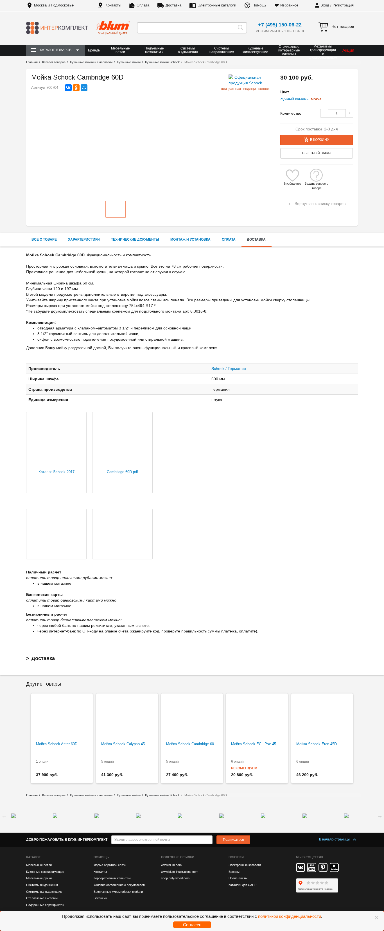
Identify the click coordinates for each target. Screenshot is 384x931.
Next (380, 816)
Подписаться (233, 840)
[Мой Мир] (84, 87)
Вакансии (100, 898)
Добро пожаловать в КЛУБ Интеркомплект (66, 840)
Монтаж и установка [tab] (190, 239)
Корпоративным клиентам (112, 878)
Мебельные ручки (39, 878)
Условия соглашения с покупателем (119, 885)
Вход (324, 5)
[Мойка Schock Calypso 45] (127, 717)
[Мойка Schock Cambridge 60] (192, 717)
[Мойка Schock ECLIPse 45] (257, 717)
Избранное (289, 5)
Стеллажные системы (42, 898)
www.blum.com (171, 865)
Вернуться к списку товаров (316, 203)
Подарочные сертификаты (45, 905)
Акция (348, 50)
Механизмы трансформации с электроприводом (323, 52)
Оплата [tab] (229, 239)
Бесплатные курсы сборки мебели (118, 891)
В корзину (319, 140)
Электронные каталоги (217, 5)
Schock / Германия (228, 368)
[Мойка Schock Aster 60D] (62, 717)
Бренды (94, 50)
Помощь (259, 5)
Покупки (236, 857)
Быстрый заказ (316, 153)
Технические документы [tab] (135, 239)
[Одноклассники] (76, 87)
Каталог (33, 857)
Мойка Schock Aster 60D (56, 744)
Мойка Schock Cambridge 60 (190, 744)
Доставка (173, 5)
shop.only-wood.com (175, 878)
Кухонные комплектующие (255, 50)
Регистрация (343, 5)
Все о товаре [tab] (44, 239)
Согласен (192, 924)
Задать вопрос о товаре (316, 184)
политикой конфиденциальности (289, 916)
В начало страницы (335, 839)
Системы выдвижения (188, 50)
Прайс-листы (238, 878)
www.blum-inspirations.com (179, 871)
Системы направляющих (221, 50)
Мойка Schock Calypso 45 (123, 744)
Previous (4, 816)
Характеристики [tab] (84, 239)
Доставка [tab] (256, 239)
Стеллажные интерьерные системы (289, 50)
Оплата (143, 5)
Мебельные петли (120, 50)
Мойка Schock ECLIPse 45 (253, 744)
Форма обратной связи (110, 865)
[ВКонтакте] (68, 87)
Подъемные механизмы (154, 50)
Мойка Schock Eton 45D (316, 744)
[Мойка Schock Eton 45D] (322, 717)
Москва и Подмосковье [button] (54, 5)
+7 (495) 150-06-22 (280, 25)
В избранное (292, 183)
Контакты (113, 5)
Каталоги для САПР (242, 885)
